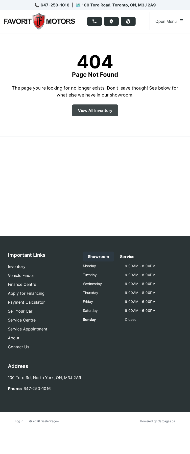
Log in (19, 421)
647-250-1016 (55, 4)
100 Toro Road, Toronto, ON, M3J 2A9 (119, 4)
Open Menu (167, 21)
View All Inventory (95, 110)
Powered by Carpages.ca (157, 421)
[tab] (98, 256)
